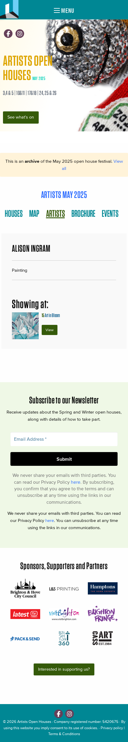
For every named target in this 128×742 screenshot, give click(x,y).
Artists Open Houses (34, 721)
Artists (55, 213)
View (50, 330)
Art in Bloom (51, 315)
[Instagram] (19, 33)
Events (110, 213)
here (75, 482)
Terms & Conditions (64, 734)
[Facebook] (8, 33)
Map (34, 213)
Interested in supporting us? (64, 669)
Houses (14, 213)
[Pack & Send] (25, 638)
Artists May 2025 (64, 194)
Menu (67, 10)
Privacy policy (112, 728)
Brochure (83, 213)
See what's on (20, 117)
